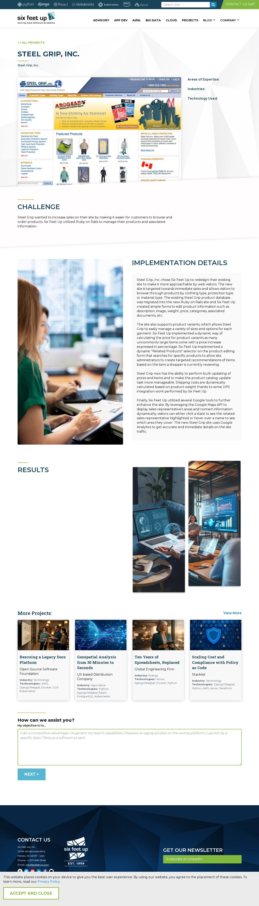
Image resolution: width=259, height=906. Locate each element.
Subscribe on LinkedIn (184, 859)
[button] (209, 20)
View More (232, 613)
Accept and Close (31, 893)
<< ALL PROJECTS (31, 42)
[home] (36, 18)
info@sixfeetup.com (37, 864)
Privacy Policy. (49, 881)
